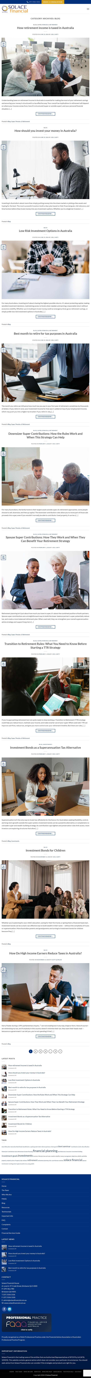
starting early (12, 1164)
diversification (85, 1146)
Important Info (7, 1216)
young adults (30, 1164)
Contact (5, 1229)
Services (37, 1371)
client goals (54, 1146)
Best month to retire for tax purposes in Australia (45, 333)
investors (35, 1156)
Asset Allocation (6, 1146)
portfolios (84, 1156)
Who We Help (47, 1371)
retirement (32, 1160)
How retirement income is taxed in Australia (45, 27)
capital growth (34, 1146)
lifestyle (40, 1156)
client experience (46, 1146)
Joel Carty (54, 34)
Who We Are (7, 1194)
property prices (11, 1160)
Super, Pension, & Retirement (48, 24)
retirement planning (43, 1160)
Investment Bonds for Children (45, 850)
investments (25, 1155)
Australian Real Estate (17, 1146)
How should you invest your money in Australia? (46, 130)
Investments (47, 744)
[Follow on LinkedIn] (9, 1309)
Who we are (28, 1371)
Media (4, 1199)
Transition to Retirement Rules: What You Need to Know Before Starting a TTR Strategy (41, 1109)
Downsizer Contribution (8, 1151)
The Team (5, 1190)
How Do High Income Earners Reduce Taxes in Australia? (45, 953)
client (39, 1146)
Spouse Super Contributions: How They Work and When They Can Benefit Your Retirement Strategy (46, 1102)
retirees (25, 1160)
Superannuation (20, 1164)
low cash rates (47, 1156)
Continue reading (45, 114)
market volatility (55, 1156)
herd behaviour (62, 1151)
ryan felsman (55, 1160)
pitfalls (79, 1156)
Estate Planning (28, 1151)
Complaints (6, 1224)
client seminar (64, 1146)
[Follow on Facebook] (4, 1309)
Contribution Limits (76, 1146)
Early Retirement (19, 1151)
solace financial (73, 1160)
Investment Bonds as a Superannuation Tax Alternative (45, 747)
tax (26, 1164)
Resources (6, 1207)
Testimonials (6, 1212)
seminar (61, 1160)
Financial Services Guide (11, 1233)
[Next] (60, 1051)
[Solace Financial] (15, 9)
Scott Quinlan (56, 959)
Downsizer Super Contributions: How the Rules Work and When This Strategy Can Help (41, 1095)
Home (4, 1186)
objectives (74, 1156)
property (4, 1160)
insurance (68, 1151)
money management (65, 1156)
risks (50, 1160)
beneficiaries (26, 1146)
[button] (88, 9)
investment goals (10, 1156)
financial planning (45, 1151)
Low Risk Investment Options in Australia (45, 230)
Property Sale (18, 1160)
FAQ (3, 1220)
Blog (35, 24)
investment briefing (77, 1151)
